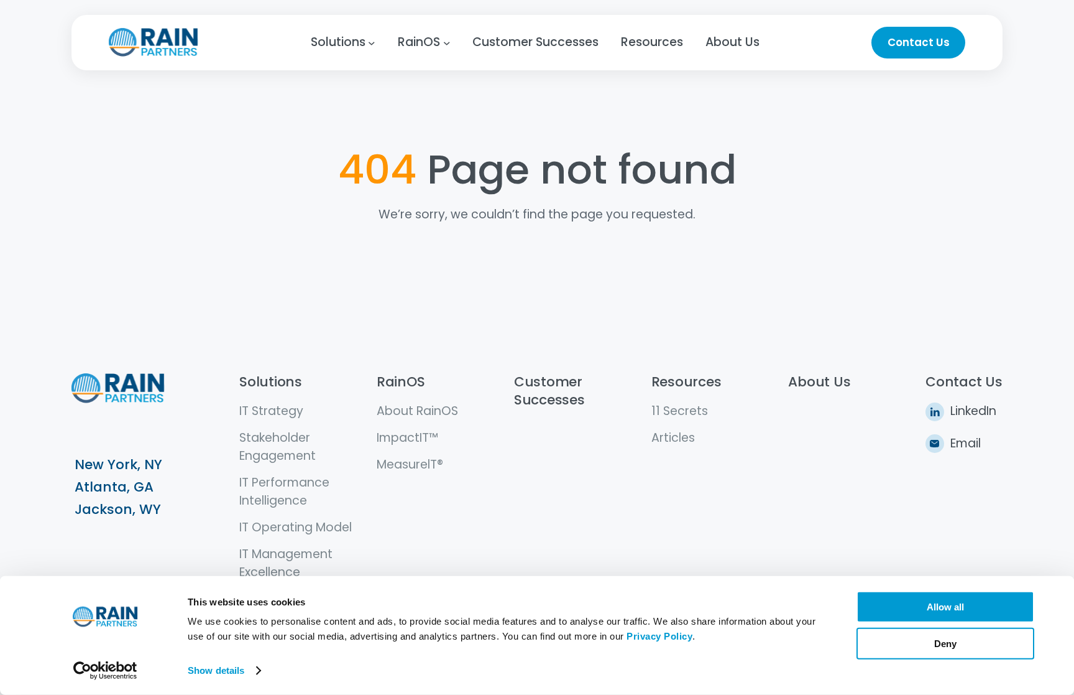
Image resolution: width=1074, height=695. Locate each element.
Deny (945, 643)
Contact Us (919, 42)
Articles (673, 437)
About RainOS (417, 411)
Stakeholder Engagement (277, 446)
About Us (819, 381)
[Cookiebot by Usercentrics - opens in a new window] (105, 670)
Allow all (945, 607)
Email (965, 443)
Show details (216, 670)
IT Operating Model (295, 527)
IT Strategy (271, 411)
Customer (548, 381)
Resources (686, 381)
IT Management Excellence (286, 563)
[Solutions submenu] (371, 43)
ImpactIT (403, 437)
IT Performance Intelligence (284, 491)
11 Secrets (679, 411)
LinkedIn (973, 411)
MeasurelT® (410, 464)
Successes (549, 399)
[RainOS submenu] (447, 43)
